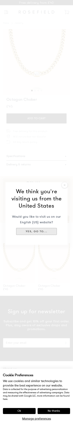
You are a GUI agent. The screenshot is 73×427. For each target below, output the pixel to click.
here (5, 399)
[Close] (65, 185)
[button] (36, 231)
